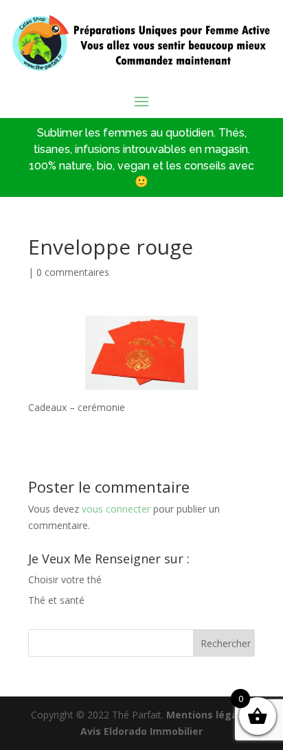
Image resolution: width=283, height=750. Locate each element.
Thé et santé (56, 600)
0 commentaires (72, 272)
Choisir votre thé (65, 579)
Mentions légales (209, 714)
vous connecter (116, 508)
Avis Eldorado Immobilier (141, 731)
